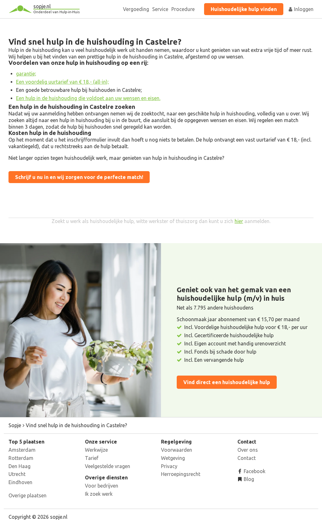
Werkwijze (96, 450)
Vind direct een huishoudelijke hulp (226, 382)
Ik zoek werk (99, 494)
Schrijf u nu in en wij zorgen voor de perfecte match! (79, 177)
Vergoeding (136, 9)
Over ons (247, 450)
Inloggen (303, 9)
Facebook (253, 471)
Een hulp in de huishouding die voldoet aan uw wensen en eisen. (88, 98)
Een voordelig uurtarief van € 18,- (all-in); (62, 82)
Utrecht (16, 474)
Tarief (91, 458)
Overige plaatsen (27, 495)
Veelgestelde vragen (107, 466)
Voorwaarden (176, 450)
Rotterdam (20, 458)
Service (160, 9)
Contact (246, 458)
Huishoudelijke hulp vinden (244, 9)
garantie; (26, 73)
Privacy (169, 466)
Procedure (183, 9)
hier (239, 221)
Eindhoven (20, 482)
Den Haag (19, 466)
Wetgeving (173, 458)
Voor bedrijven (101, 486)
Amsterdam (22, 450)
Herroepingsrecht (180, 474)
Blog (248, 479)
